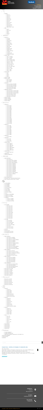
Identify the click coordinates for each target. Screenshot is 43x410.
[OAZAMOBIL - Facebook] (31, 2)
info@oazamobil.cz (28, 396)
